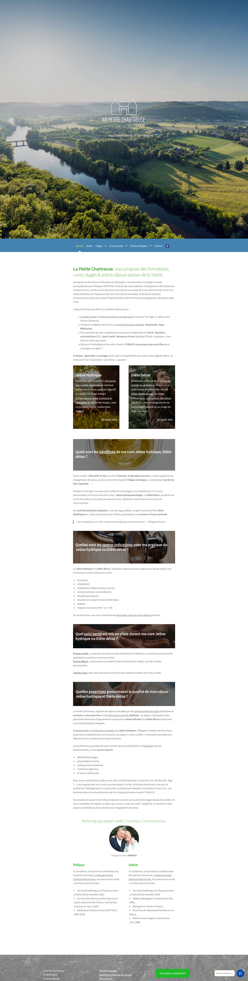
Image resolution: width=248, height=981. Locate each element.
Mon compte (105, 978)
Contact (158, 246)
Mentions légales (108, 970)
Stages (98, 246)
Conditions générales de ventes (115, 974)
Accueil (80, 246)
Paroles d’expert (138, 246)
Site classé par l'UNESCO (124, 139)
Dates (89, 246)
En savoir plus (116, 246)
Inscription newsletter (173, 973)
